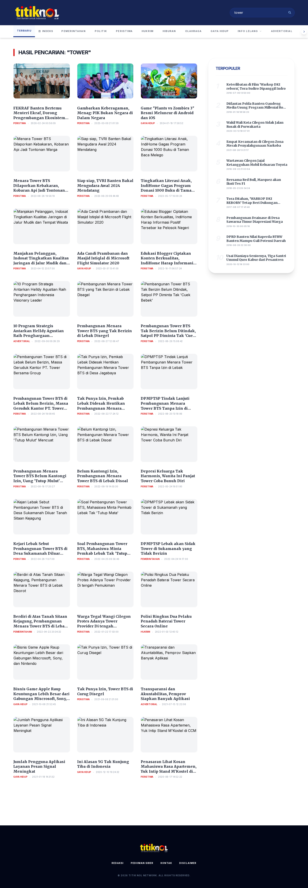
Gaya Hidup (220, 31)
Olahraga (193, 31)
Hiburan (169, 31)
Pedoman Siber (142, 863)
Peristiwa (124, 31)
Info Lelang (248, 31)
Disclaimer (187, 863)
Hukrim (148, 31)
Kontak (166, 863)
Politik (101, 31)
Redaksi (118, 863)
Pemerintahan (73, 31)
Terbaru (24, 30)
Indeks (47, 31)
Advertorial (281, 31)
